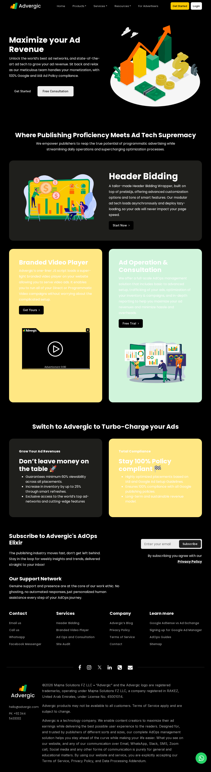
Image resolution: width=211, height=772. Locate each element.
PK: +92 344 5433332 (17, 715)
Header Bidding (67, 623)
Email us (15, 623)
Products (78, 6)
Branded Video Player (72, 630)
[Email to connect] (130, 667)
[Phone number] (120, 667)
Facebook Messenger (25, 644)
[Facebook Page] (79, 667)
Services (99, 6)
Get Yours (30, 310)
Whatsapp (17, 637)
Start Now (120, 225)
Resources (122, 6)
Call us (14, 630)
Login (196, 6)
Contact (116, 644)
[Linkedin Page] (110, 667)
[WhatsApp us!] (201, 758)
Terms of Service (122, 637)
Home (61, 6)
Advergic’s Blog (121, 623)
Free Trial (129, 323)
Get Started (180, 6)
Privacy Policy (120, 630)
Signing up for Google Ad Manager (176, 630)
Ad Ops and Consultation (75, 637)
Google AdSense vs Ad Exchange (174, 623)
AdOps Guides (160, 637)
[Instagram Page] (89, 667)
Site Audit (63, 644)
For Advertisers (148, 6)
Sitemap (156, 644)
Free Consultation (55, 91)
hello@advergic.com (23, 707)
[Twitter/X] (99, 667)
